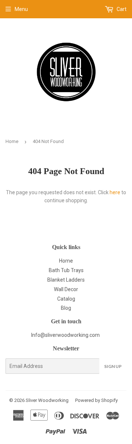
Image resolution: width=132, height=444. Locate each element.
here (115, 192)
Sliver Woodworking (47, 400)
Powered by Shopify (96, 400)
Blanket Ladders (66, 280)
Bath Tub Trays (66, 270)
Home (12, 141)
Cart (120, 9)
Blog (66, 308)
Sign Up (113, 366)
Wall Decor (66, 289)
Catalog (66, 299)
